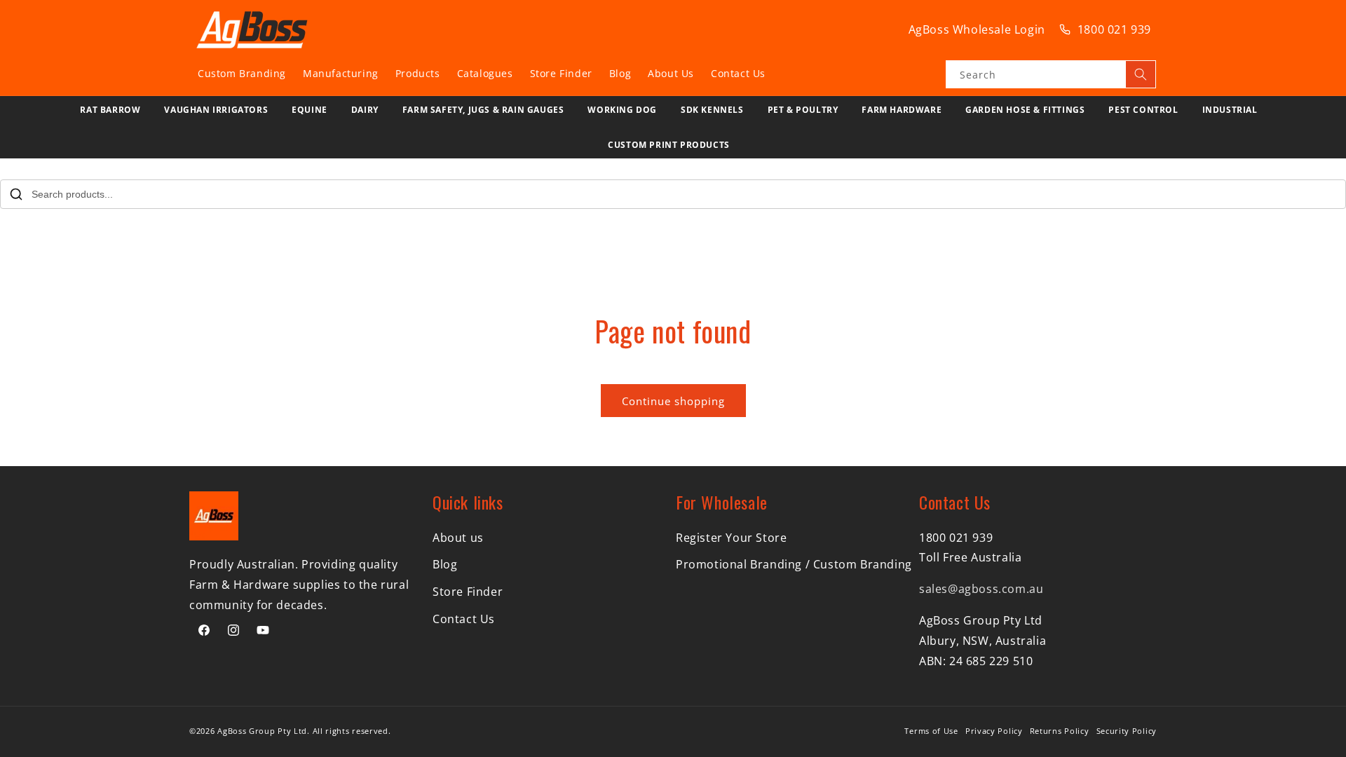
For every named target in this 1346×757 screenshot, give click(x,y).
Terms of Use (931, 730)
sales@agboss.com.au (981, 588)
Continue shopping (673, 401)
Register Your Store (731, 537)
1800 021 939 (1114, 29)
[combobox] (1051, 74)
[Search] (1140, 74)
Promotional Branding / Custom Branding (794, 564)
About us (458, 537)
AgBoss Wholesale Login (977, 29)
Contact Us (464, 619)
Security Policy (1126, 730)
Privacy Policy (994, 730)
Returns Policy (1059, 730)
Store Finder (468, 591)
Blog (445, 564)
